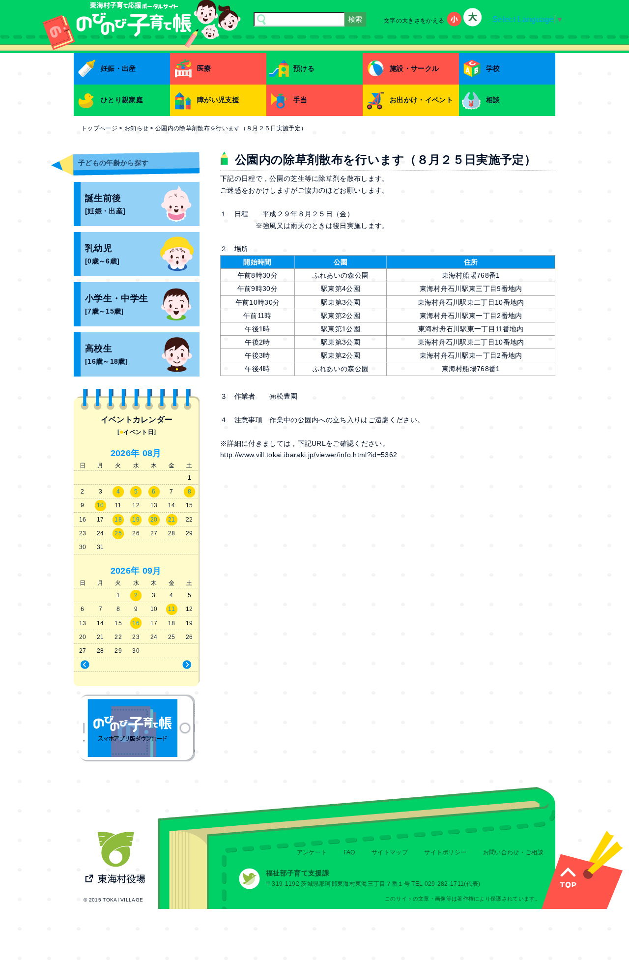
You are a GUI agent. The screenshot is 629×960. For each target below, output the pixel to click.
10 (100, 505)
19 (136, 519)
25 (118, 533)
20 (154, 519)
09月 (152, 571)
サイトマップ (390, 852)
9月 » (169, 665)
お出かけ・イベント (421, 100)
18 (118, 519)
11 (171, 609)
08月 (152, 453)
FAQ (349, 852)
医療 (204, 68)
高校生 (106, 355)
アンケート (312, 852)
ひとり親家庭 (122, 100)
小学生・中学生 (116, 304)
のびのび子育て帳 (137, 728)
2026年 (125, 453)
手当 (300, 100)
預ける (303, 68)
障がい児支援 (218, 100)
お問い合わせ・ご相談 (513, 852)
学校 (493, 68)
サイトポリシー (445, 852)
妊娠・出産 (118, 68)
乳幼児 (102, 254)
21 (171, 519)
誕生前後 (105, 204)
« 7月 (103, 665)
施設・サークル (414, 68)
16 (136, 623)
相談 (493, 100)
